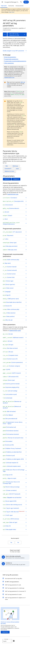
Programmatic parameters (11, 59)
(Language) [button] (7, 291)
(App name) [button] (7, 263)
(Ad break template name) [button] (12, 466)
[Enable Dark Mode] (14, 641)
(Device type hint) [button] (9, 284)
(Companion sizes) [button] (10, 355)
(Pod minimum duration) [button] (10, 430)
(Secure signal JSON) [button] (9, 501)
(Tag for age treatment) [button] (11, 508)
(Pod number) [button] (7, 441)
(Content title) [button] (8, 277)
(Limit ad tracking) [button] (10, 391)
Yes (11, 542)
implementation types (15, 330)
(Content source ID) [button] (10, 359)
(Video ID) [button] (7, 526)
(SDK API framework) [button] (11, 494)
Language (6, 639)
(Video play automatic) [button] (10, 246)
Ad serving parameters (10, 57)
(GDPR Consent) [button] (12, 373)
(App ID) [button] (6, 295)
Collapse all (16, 179)
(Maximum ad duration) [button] (12, 402)
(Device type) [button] (8, 281)
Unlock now (5, 632)
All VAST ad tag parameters (12, 581)
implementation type (9, 77)
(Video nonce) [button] (8, 288)
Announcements (19, 5)
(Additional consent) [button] (13, 337)
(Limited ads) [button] (7, 398)
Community (11, 5)
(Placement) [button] (8, 235)
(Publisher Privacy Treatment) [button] (12, 448)
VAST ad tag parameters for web (13, 585)
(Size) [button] (5, 219)
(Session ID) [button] (7, 306)
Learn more (11, 12)
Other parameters (9, 63)
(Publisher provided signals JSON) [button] (13, 459)
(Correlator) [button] (10, 198)
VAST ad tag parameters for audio (13, 594)
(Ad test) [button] (7, 341)
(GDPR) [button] (6, 369)
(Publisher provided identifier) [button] (12, 452)
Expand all (7, 179)
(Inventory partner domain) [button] (11, 384)
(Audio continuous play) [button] (11, 259)
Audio (17, 168)
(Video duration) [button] (9, 313)
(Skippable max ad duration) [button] (12, 497)
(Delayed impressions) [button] (11, 223)
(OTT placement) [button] (12, 232)
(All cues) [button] (8, 352)
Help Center (4, 5)
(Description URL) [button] (13, 201)
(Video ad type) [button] (10, 522)
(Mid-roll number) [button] (9, 411)
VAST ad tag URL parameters (10, 575)
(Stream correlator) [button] (10, 490)
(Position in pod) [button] (9, 455)
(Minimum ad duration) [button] (12, 407)
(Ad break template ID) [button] (10, 462)
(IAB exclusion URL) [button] (10, 376)
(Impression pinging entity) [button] (11, 387)
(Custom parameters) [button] (13, 362)
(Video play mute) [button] (10, 250)
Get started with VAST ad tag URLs (13, 578)
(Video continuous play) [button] (11, 309)
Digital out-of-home (9, 171)
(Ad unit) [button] (6, 212)
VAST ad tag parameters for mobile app (14, 588)
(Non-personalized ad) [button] (10, 418)
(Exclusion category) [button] (11, 366)
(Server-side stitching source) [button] (12, 504)
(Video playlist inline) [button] (9, 529)
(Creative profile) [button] (8, 445)
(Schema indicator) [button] (11, 208)
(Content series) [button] (9, 274)
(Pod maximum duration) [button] (11, 434)
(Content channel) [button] (9, 267)
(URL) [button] (5, 239)
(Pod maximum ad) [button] (9, 427)
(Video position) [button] (8, 316)
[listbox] (7, 641)
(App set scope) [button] (9, 478)
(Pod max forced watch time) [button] (13, 438)
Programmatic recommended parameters (15, 61)
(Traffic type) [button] (8, 515)
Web (7, 166)
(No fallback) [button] (8, 415)
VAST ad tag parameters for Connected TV (15, 591)
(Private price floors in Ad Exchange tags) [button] (11, 482)
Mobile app (15, 166)
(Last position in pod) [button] (10, 394)
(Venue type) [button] (9, 242)
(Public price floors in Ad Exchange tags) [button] (13, 470)
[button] (2, 2)
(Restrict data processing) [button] (11, 487)
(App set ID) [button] (7, 475)
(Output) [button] (7, 215)
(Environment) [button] (8, 205)
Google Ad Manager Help (12, 2)
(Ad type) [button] (8, 344)
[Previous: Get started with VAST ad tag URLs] (5, 34)
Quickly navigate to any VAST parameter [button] (13, 51)
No (18, 542)
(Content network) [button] (10, 270)
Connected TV (8, 168)
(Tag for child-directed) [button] (13, 512)
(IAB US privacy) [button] (11, 519)
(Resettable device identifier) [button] (12, 302)
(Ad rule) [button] (8, 334)
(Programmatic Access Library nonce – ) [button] (12, 422)
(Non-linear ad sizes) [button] (10, 348)
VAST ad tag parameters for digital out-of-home (15, 598)
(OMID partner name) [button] (11, 299)
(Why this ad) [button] (7, 320)
